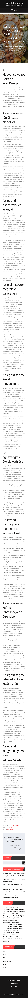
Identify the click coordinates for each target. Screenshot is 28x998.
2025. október (6, 909)
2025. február (20, 911)
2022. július (6, 937)
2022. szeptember (7, 934)
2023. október (15, 922)
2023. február (20, 928)
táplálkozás (10, 829)
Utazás (4, 967)
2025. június (13, 909)
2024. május (6, 918)
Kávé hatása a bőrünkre (9, 884)
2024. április (12, 918)
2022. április (6, 939)
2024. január (13, 920)
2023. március (13, 928)
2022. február (20, 939)
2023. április (6, 928)
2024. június (21, 916)
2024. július (15, 916)
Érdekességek (7, 961)
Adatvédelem (14, 983)
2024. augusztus (7, 916)
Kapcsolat (14, 986)
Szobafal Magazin (14, 3)
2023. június (12, 926)
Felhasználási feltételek (14, 980)
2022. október (15, 932)
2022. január (6, 941)
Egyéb (4, 954)
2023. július (6, 926)
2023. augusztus (17, 924)
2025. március (13, 911)
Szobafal (6, 825)
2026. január (6, 907)
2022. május (19, 937)
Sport (4, 964)
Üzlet (4, 970)
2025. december (13, 907)
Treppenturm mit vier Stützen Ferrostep (14, 879)
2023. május (19, 926)
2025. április (6, 911)
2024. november (7, 913)
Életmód (13, 827)
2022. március (13, 939)
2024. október (15, 913)
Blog (4, 951)
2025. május (20, 909)
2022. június (12, 937)
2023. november (7, 922)
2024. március (20, 918)
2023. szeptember (7, 924)
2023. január (6, 930)
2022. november (7, 932)
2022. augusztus (17, 934)
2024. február (6, 920)
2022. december (13, 930)
